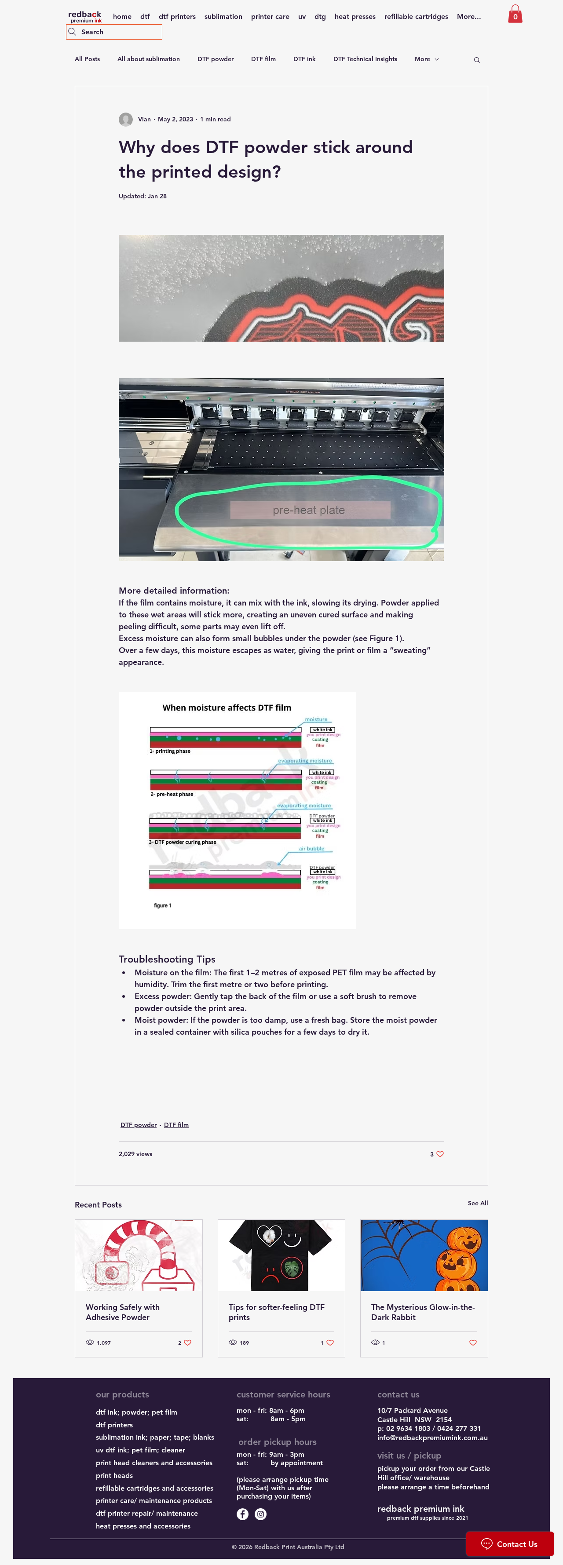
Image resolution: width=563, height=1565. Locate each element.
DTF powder (215, 59)
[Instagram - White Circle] (261, 1514)
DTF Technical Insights (365, 59)
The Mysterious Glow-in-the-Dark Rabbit (423, 1312)
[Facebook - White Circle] (243, 1514)
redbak (84, 14)
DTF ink (304, 59)
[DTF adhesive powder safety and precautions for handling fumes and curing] (138, 1255)
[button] (515, 13)
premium (85, 21)
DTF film (263, 59)
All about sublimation (148, 59)
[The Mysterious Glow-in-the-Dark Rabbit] (424, 1255)
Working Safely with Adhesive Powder (123, 1312)
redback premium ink (420, 1508)
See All (478, 1203)
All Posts (87, 59)
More (422, 59)
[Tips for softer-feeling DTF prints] (281, 1255)
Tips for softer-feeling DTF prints (277, 1312)
